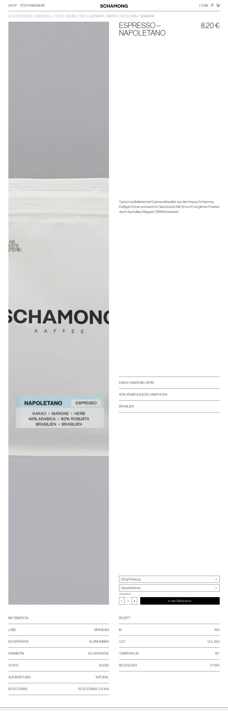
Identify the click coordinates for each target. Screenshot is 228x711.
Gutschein (129, 16)
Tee (81, 16)
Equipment (95, 16)
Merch (112, 16)
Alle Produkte (20, 16)
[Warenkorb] (218, 5)
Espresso (43, 16)
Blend (71, 16)
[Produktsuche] (212, 5)
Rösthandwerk (32, 5)
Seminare (147, 16)
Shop (12, 5)
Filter (59, 16)
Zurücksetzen (125, 594)
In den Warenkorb (179, 601)
